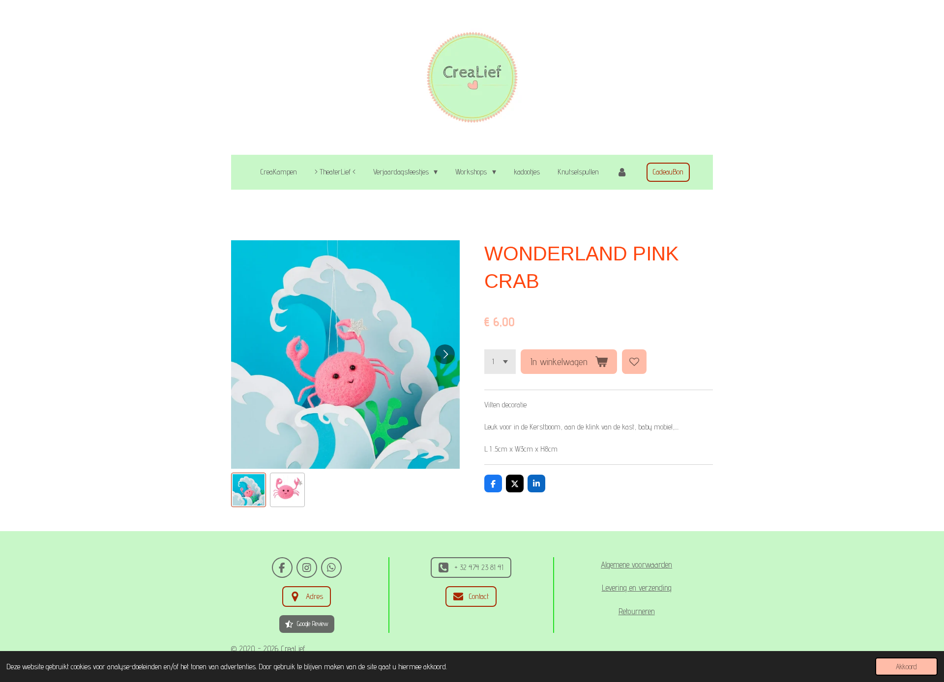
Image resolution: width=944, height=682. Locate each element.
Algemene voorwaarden (636, 564)
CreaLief (293, 649)
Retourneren (637, 611)
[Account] (622, 172)
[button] (248, 490)
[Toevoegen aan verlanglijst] (634, 361)
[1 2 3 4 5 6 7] (500, 361)
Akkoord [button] (906, 666)
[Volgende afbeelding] (445, 354)
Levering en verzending (637, 588)
